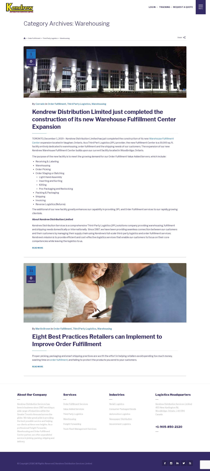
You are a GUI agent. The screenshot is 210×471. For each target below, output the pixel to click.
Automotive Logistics (119, 414)
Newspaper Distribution (120, 419)
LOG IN (152, 7)
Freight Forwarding (72, 424)
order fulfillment (59, 360)
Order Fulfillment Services (75, 404)
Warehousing (65, 38)
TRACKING (164, 7)
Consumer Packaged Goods (122, 409)
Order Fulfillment (34, 38)
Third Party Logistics (50, 38)
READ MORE (37, 248)
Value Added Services (73, 409)
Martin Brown (43, 328)
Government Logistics (120, 424)
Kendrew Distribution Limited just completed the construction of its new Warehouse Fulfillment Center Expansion (104, 119)
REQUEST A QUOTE (183, 7)
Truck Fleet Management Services (79, 429)
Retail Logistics (116, 404)
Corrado (40, 104)
